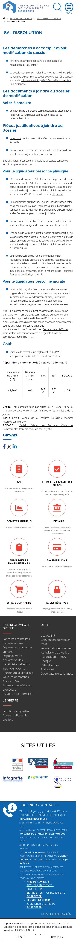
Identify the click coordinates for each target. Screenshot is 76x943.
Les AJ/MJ (48, 635)
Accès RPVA (11, 681)
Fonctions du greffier (16, 711)
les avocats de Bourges (56, 648)
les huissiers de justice (55, 652)
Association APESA (53, 656)
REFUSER (19, 937)
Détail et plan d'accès (56, 914)
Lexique (46, 661)
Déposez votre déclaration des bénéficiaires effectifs (16, 660)
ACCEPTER (57, 937)
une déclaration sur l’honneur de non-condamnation (38, 202)
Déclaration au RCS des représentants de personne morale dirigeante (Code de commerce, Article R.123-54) (35, 333)
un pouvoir (15, 138)
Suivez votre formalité (17, 694)
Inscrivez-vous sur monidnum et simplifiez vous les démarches (18, 673)
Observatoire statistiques (57, 673)
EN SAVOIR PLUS (24, 930)
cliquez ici (57, 194)
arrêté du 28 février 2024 (54, 406)
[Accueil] (4, 18)
